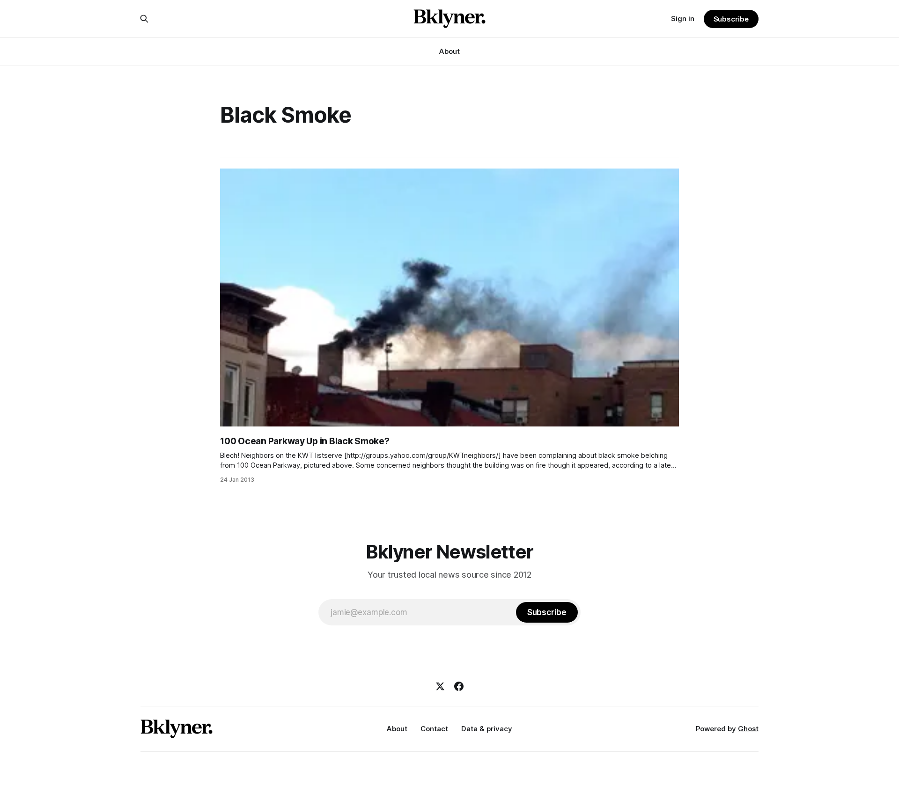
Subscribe (731, 19)
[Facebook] (459, 686)
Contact (434, 728)
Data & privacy (486, 728)
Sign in (682, 18)
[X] (440, 686)
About (449, 51)
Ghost (748, 728)
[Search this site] (144, 18)
